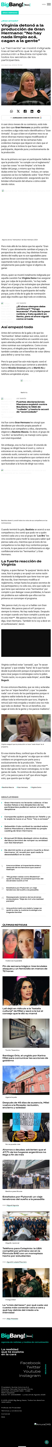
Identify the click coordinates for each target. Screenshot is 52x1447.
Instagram (30, 1375)
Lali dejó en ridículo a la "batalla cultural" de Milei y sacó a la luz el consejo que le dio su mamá (23, 1011)
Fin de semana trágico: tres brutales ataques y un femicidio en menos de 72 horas (25, 969)
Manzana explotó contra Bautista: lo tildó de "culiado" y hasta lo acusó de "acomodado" (32, 406)
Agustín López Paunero (17, 1262)
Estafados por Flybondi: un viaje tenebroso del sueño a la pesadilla (22, 889)
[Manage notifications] (47, 1442)
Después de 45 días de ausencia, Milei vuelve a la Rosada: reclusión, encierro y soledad (26, 1105)
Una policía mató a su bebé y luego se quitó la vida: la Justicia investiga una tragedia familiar (24, 910)
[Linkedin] (32, 111)
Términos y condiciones (11, 1411)
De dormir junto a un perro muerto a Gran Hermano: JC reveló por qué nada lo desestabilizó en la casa (26, 852)
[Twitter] (18, 111)
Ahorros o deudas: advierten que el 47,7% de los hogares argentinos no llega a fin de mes (24, 1152)
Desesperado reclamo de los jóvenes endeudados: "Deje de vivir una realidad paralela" (25, 899)
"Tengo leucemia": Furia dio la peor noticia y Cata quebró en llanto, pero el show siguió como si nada (33, 313)
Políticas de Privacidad (11, 1408)
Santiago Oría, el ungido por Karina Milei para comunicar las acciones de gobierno (25, 1058)
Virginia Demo (36, 787)
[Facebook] (25, 111)
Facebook (30, 1362)
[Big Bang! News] (15, 4)
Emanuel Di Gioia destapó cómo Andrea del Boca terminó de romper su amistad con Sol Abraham (26, 840)
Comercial (5, 1414)
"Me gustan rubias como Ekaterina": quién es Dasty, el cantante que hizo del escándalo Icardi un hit (24, 879)
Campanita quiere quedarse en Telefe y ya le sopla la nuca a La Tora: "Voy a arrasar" (27, 817)
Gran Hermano (22, 787)
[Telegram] (38, 111)
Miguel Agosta (13, 1205)
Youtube (32, 1371)
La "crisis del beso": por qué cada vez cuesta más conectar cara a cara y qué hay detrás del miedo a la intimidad (25, 1309)
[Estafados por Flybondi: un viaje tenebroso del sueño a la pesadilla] (26, 1174)
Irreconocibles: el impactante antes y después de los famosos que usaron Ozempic (23, 867)
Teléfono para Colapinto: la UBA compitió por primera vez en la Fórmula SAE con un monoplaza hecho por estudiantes (23, 1252)
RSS (3, 1417)
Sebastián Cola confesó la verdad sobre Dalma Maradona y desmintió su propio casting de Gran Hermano (26, 828)
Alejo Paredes (12, 1319)
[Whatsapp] (11, 111)
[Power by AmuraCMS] (42, 1424)
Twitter (33, 1367)
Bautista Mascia (8, 787)
